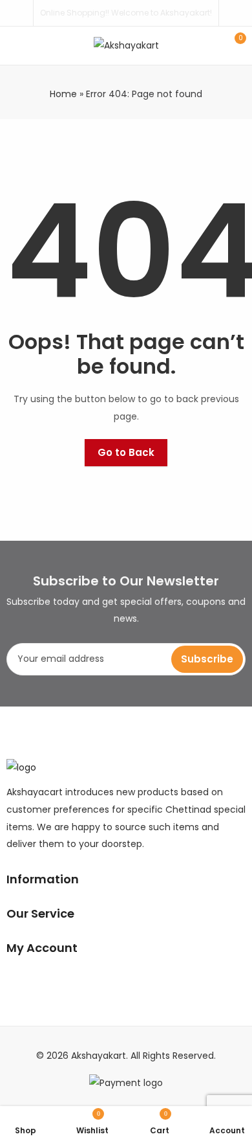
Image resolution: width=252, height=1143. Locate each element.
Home (63, 93)
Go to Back (126, 452)
